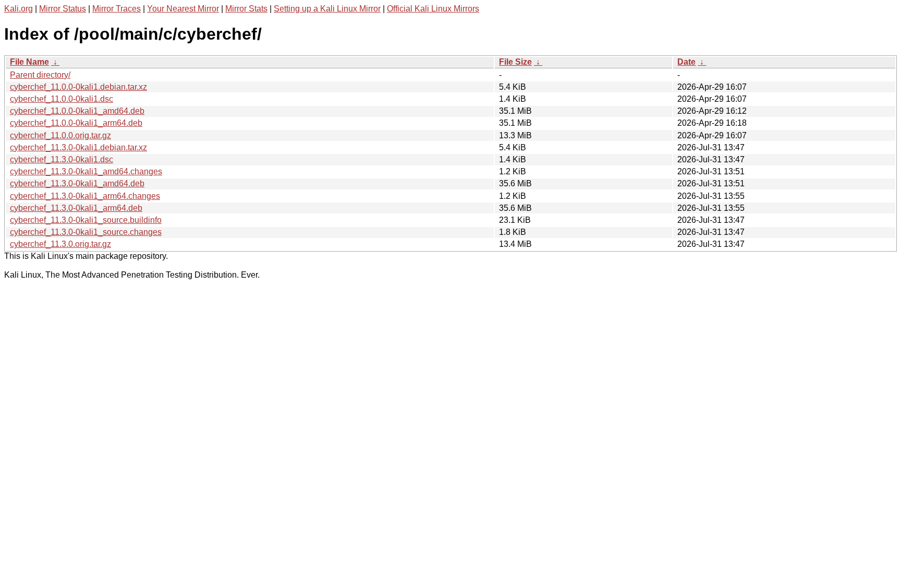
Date (686, 61)
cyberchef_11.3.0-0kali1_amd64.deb (77, 183)
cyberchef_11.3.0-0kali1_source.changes (86, 232)
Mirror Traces (116, 8)
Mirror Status (62, 8)
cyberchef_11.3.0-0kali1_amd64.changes (86, 171)
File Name (29, 61)
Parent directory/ (40, 74)
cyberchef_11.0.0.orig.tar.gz (60, 135)
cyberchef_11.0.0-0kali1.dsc (61, 98)
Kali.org (18, 8)
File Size (515, 61)
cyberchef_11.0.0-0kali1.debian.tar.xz (78, 86)
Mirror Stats (246, 8)
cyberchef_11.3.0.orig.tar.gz (60, 244)
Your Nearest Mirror (183, 8)
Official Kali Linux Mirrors (433, 8)
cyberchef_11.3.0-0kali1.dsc (61, 159)
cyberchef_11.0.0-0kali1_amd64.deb (77, 110)
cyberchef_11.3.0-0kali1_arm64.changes (85, 196)
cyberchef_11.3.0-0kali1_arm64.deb (76, 208)
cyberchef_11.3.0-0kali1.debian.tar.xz (78, 147)
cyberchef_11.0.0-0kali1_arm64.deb (76, 122)
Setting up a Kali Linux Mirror (327, 8)
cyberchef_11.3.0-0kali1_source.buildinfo (86, 220)
